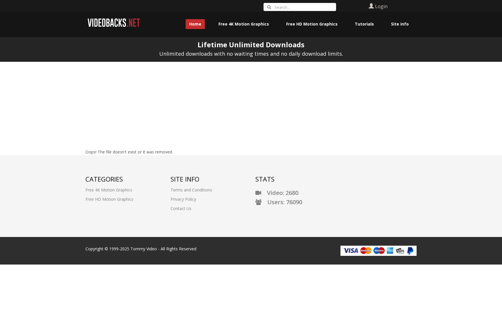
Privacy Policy (183, 199)
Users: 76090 (281, 202)
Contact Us (181, 208)
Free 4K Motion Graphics (108, 190)
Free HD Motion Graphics (109, 199)
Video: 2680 (279, 193)
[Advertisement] (251, 105)
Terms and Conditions (191, 190)
